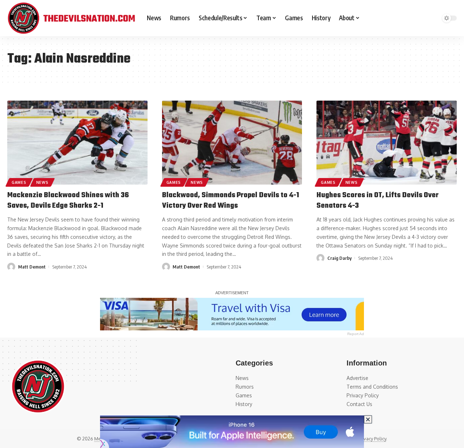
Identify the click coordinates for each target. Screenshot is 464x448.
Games (19, 182)
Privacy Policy (372, 438)
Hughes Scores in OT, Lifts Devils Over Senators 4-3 (377, 200)
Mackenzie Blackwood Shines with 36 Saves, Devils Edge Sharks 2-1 (68, 200)
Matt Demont (32, 267)
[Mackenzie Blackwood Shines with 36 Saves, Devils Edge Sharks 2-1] (77, 143)
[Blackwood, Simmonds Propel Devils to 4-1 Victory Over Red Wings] (232, 143)
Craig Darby (339, 258)
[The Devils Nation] (71, 18)
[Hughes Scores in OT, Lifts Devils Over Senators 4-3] (386, 143)
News (42, 182)
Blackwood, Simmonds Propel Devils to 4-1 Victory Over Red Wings (230, 200)
